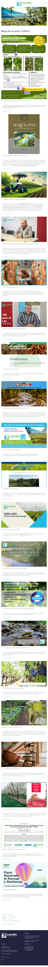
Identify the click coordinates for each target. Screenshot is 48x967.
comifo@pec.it (29, 950)
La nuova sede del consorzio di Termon (12, 768)
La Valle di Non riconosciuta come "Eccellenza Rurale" (15, 568)
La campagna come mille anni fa (10, 488)
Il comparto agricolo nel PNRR (10, 889)
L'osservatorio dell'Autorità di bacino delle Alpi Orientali (15, 408)
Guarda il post (7, 168)
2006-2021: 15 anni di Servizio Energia (11, 529)
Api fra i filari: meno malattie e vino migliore (13, 688)
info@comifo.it (30, 948)
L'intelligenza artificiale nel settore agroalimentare (14, 199)
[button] (46, 3)
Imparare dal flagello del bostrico (10, 287)
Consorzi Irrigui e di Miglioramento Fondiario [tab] (22, 24)
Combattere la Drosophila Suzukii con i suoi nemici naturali (16, 809)
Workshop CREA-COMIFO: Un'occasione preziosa (14, 849)
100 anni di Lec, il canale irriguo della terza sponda (14, 328)
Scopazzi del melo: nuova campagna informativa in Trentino (16, 100)
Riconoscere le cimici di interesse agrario (12, 727)
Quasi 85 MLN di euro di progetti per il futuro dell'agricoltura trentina (19, 608)
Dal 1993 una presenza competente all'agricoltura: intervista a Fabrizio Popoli (20, 243)
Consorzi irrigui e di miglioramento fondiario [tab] (19, 24)
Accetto (11, 920)
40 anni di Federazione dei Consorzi (11, 449)
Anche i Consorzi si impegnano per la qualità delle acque (16, 647)
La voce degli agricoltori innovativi (10, 369)
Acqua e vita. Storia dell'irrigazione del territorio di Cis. (15, 155)
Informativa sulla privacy (13, 920)
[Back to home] (24, 3)
